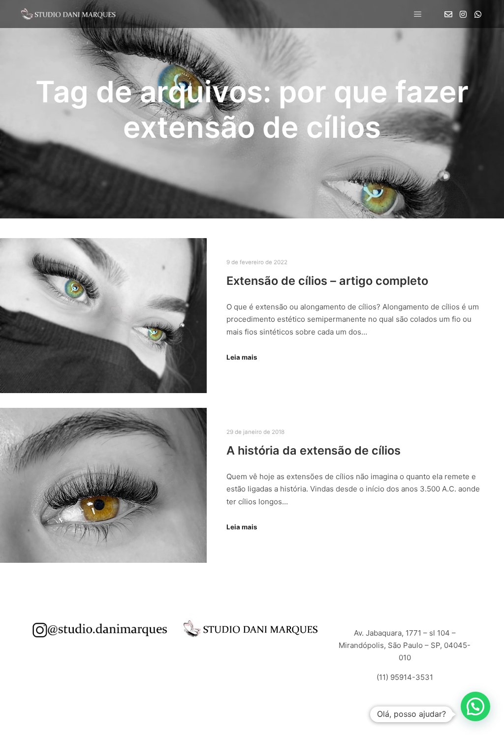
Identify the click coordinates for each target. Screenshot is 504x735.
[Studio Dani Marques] (69, 14)
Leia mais (241, 357)
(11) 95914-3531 (405, 677)
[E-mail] (448, 14)
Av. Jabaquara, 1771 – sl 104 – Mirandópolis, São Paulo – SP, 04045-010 (405, 645)
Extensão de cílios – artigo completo (327, 281)
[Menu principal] (418, 14)
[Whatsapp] (478, 14)
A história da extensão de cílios (313, 450)
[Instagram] (463, 14)
